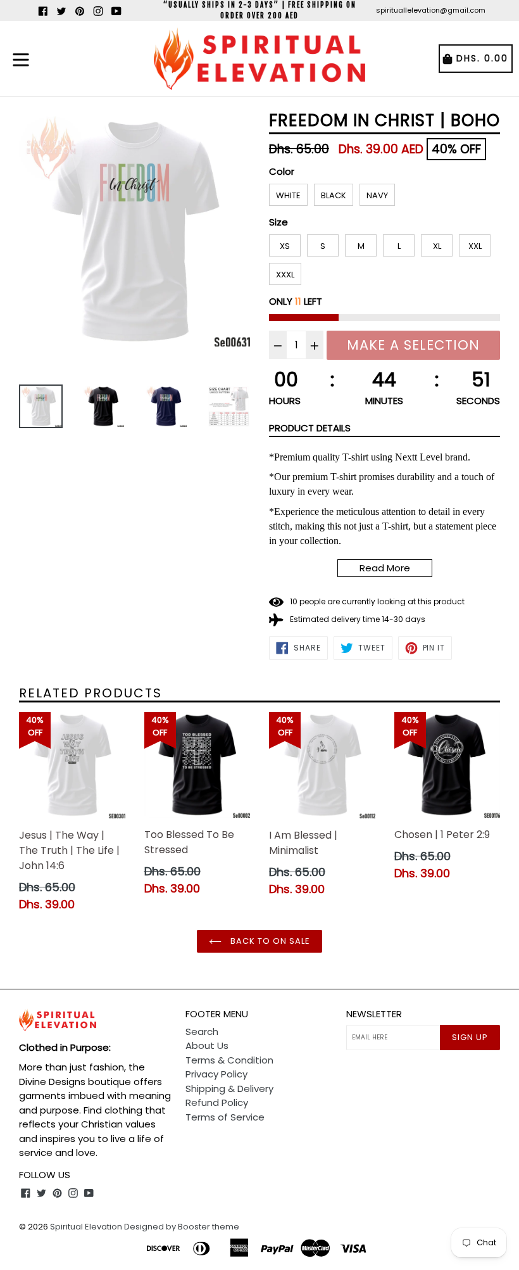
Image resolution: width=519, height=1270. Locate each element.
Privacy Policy (216, 1074)
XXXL (285, 275)
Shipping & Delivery (229, 1088)
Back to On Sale (269, 941)
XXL (475, 246)
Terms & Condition (229, 1060)
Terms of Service (225, 1117)
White (288, 195)
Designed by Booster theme (181, 1227)
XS (285, 246)
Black (333, 195)
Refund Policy (216, 1102)
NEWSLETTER (374, 1014)
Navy (377, 195)
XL (437, 246)
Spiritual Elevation (86, 1227)
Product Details (310, 428)
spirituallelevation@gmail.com (430, 10)
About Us (206, 1045)
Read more (385, 568)
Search (201, 1031)
